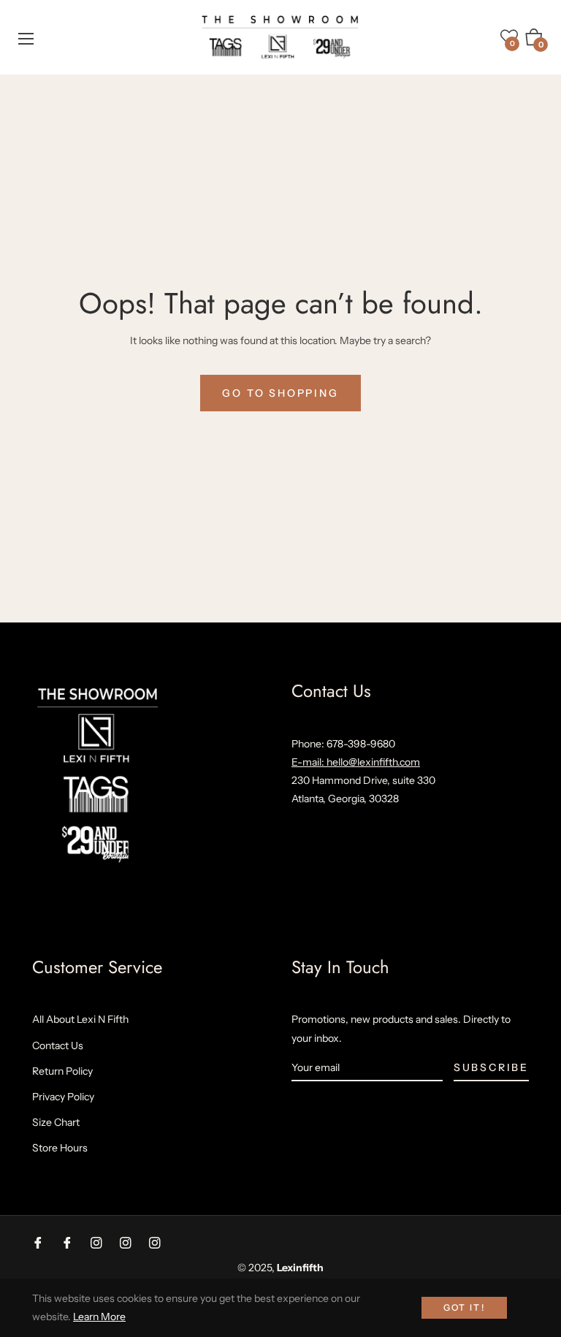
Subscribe (491, 1067)
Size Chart (56, 1122)
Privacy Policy (63, 1096)
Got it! (464, 1307)
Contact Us (57, 1045)
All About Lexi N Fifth (80, 1019)
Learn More (99, 1316)
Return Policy (62, 1071)
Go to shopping (280, 393)
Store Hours (60, 1147)
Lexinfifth (300, 1267)
